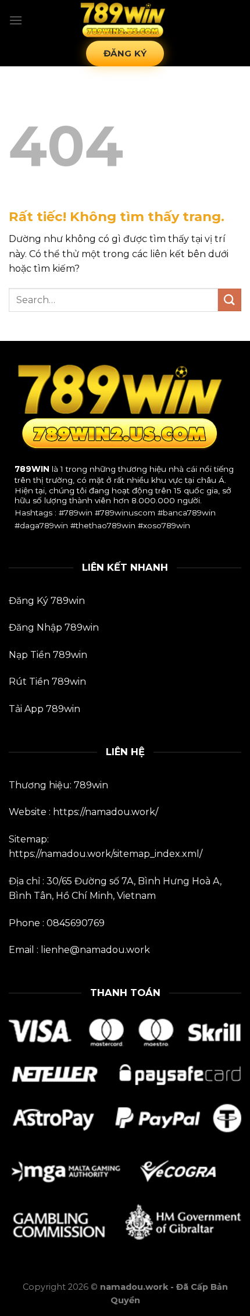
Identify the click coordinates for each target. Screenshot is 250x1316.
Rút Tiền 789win (47, 681)
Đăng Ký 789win (47, 600)
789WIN (32, 469)
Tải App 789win (44, 708)
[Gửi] (229, 300)
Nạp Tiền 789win (48, 654)
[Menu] (16, 20)
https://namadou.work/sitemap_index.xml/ (105, 853)
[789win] (125, 20)
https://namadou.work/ (105, 811)
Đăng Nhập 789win (54, 627)
